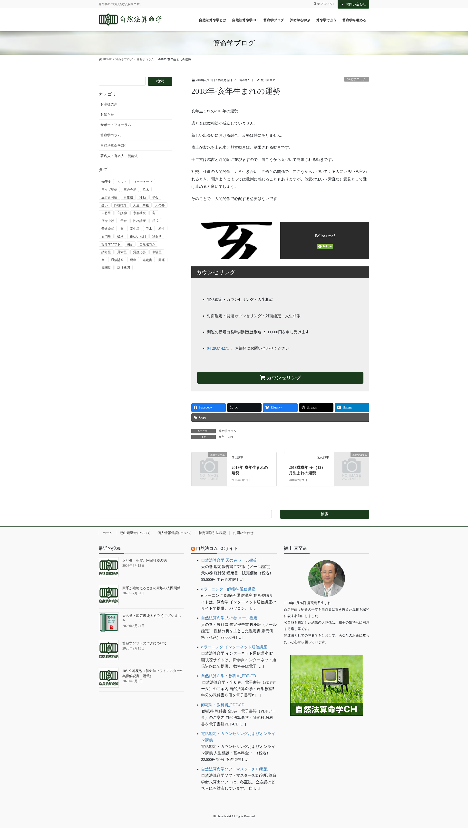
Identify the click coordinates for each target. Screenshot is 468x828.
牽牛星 (134, 229)
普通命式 (107, 229)
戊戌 (155, 221)
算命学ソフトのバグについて (144, 643)
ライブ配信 (109, 189)
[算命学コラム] (209, 463)
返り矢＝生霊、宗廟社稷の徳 (144, 560)
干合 (123, 221)
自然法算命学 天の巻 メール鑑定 (229, 560)
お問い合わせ (356, 4)
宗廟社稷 (139, 213)
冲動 (142, 197)
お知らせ (107, 114)
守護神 (122, 213)
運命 (133, 260)
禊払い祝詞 (138, 236)
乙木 (146, 189)
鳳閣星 (106, 268)
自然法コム (147, 244)
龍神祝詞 (123, 268)
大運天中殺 (141, 205)
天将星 (106, 213)
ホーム (107, 533)
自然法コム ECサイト (217, 548)
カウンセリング (283, 377)
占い (104, 205)
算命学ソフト (110, 244)
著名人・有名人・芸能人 (119, 156)
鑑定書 (147, 260)
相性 (161, 229)
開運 (161, 260)
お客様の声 (108, 104)
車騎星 (157, 252)
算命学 (157, 236)
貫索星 (122, 252)
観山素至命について (135, 533)
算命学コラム (356, 79)
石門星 (106, 236)
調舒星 (106, 252)
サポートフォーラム (115, 125)
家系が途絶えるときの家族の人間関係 (151, 588)
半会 (155, 197)
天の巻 (160, 205)
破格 (120, 236)
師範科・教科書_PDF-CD (222, 705)
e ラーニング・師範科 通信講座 (228, 589)
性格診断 (139, 221)
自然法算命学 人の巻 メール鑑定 (229, 618)
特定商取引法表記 (212, 533)
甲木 (149, 229)
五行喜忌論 (109, 197)
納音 (130, 244)
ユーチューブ (142, 182)
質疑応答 (139, 252)
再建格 (128, 197)
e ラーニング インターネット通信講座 (234, 647)
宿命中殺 (107, 221)
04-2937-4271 (218, 348)
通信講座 (117, 260)
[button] (326, 731)
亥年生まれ (226, 437)
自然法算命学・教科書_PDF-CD (228, 676)
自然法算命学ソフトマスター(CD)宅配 (234, 769)
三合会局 (130, 189)
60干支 (106, 182)
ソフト (122, 182)
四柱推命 (120, 205)
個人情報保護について (174, 533)
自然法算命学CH (113, 145)
